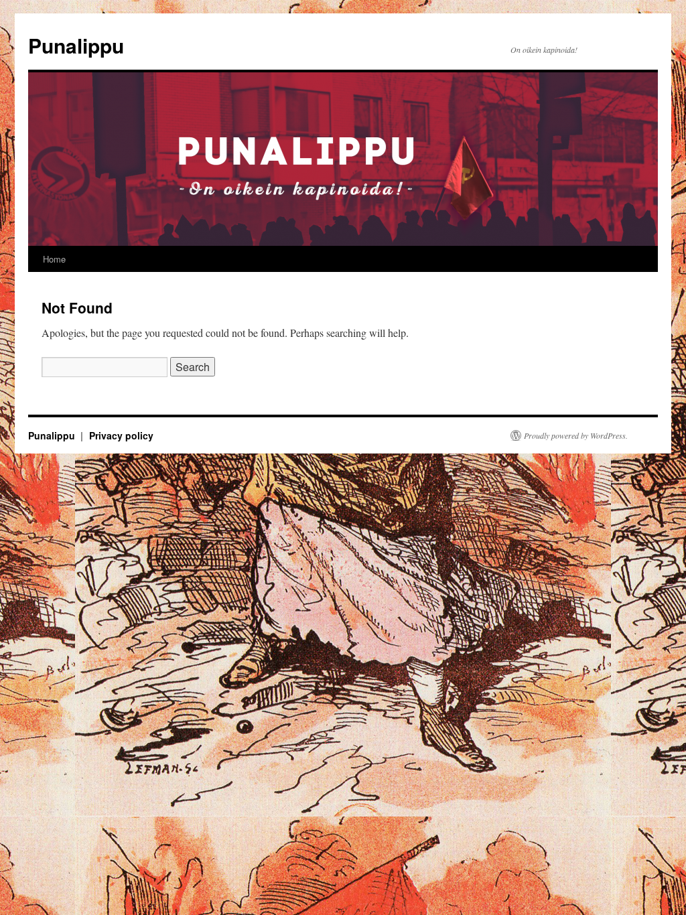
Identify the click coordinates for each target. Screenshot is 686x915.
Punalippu (76, 45)
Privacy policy (121, 435)
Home (54, 259)
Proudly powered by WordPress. (576, 435)
